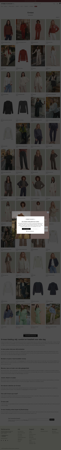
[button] (30, 231)
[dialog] (30, 225)
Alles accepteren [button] (26, 228)
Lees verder (39, 226)
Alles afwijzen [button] (35, 228)
